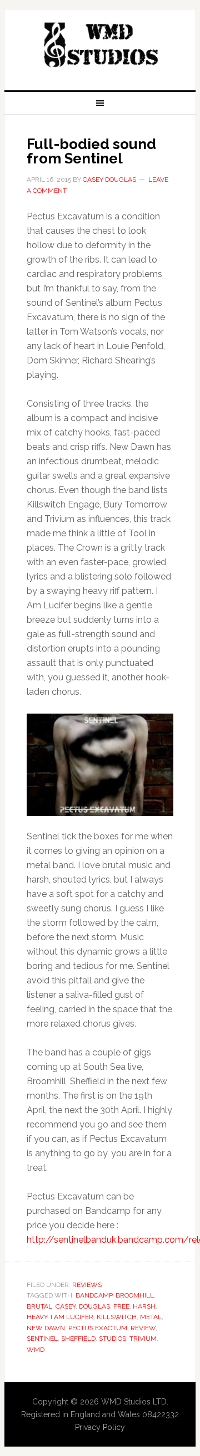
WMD (35, 1350)
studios (112, 1338)
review (143, 1328)
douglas (94, 1306)
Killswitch (117, 1317)
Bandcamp (94, 1295)
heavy (37, 1317)
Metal (151, 1317)
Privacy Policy (100, 1427)
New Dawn (46, 1328)
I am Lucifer (72, 1317)
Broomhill (135, 1295)
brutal (39, 1306)
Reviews (87, 1285)
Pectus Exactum (97, 1328)
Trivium (143, 1338)
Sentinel (42, 1338)
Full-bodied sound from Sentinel (91, 151)
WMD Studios (100, 45)
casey (66, 1306)
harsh (144, 1306)
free (121, 1306)
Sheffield (78, 1338)
